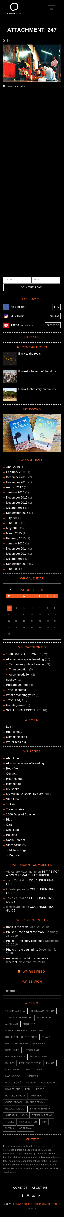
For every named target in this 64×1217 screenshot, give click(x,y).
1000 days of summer (18, 1017)
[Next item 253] (46, 63)
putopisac (36, 1096)
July (12, 517)
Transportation (18, 669)
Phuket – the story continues (25, 940)
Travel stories (15, 809)
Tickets (11, 804)
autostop (29, 1024)
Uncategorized (16, 705)
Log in (10, 726)
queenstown (13, 1102)
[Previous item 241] (17, 63)
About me (12, 758)
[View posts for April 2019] (9, 590)
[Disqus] (32, 143)
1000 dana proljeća (42, 1011)
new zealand (49, 1083)
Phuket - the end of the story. (37, 371)
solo (24, 1115)
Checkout (12, 829)
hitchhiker (12, 1050)
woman (9, 1128)
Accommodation (20, 674)
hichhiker (21, 1043)
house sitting (38, 1056)
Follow (54, 316)
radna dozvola (36, 1102)
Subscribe (53, 325)
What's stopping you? (20, 694)
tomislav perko (42, 1115)
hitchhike (39, 1043)
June (13, 523)
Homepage (13, 783)
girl (8, 1043)
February (16, 472)
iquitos (10, 1063)
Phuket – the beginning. (22, 949)
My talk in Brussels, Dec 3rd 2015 (28, 794)
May (12, 528)
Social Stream (15, 839)
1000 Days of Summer (21, 814)
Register (14, 855)
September (17, 512)
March (14, 533)
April (13, 466)
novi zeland (13, 1089)
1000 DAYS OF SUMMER (23, 654)
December (17, 477)
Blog (9, 819)
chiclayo (37, 1030)
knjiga (50, 1063)
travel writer (28, 1122)
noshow (11, 679)
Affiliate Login (18, 850)
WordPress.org (16, 741)
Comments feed (16, 736)
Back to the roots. (30, 353)
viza (44, 1122)
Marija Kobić (13, 1083)
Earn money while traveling (27, 664)
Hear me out (14, 778)
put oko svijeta (15, 1096)
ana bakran (43, 1017)
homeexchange (15, 1056)
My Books (12, 788)
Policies (11, 834)
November (17, 482)
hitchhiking (31, 1050)
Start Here (13, 799)
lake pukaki (12, 1069)
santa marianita (40, 1109)
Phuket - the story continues (37, 389)
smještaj (11, 1115)
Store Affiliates (16, 845)
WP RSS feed (34, 971)
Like (56, 307)
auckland (11, 1024)
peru (28, 1089)
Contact (11, 773)
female (46, 1037)
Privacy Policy (22, 1204)
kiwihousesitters (30, 1063)
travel (9, 1122)
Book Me (12, 768)
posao (40, 1089)
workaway (25, 1128)
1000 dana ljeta (15, 1011)
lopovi (39, 1069)
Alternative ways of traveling (25, 659)
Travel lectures (16, 689)
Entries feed (14, 731)
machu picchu (14, 1076)
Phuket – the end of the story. (25, 932)
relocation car (15, 1109)
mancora (34, 1076)
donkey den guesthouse (21, 1037)
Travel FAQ (13, 700)
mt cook (31, 1083)
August (14, 487)
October (15, 507)
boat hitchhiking (16, 1030)
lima (27, 1069)
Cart (9, 824)
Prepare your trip (17, 684)
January (15, 492)
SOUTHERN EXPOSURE (23, 710)
